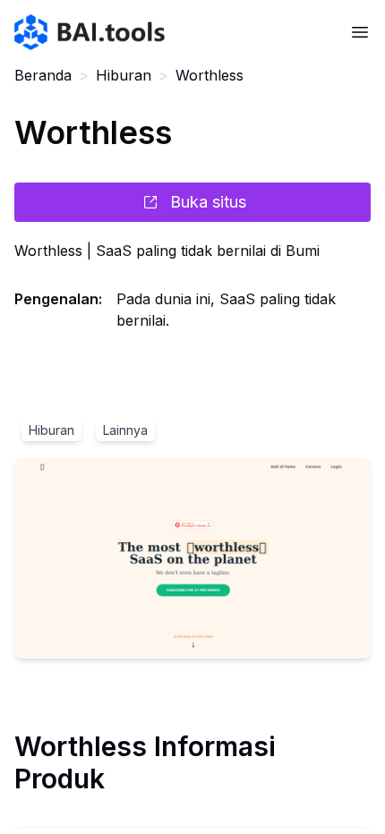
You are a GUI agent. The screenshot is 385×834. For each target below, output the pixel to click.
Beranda (43, 75)
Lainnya (125, 430)
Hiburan (123, 75)
